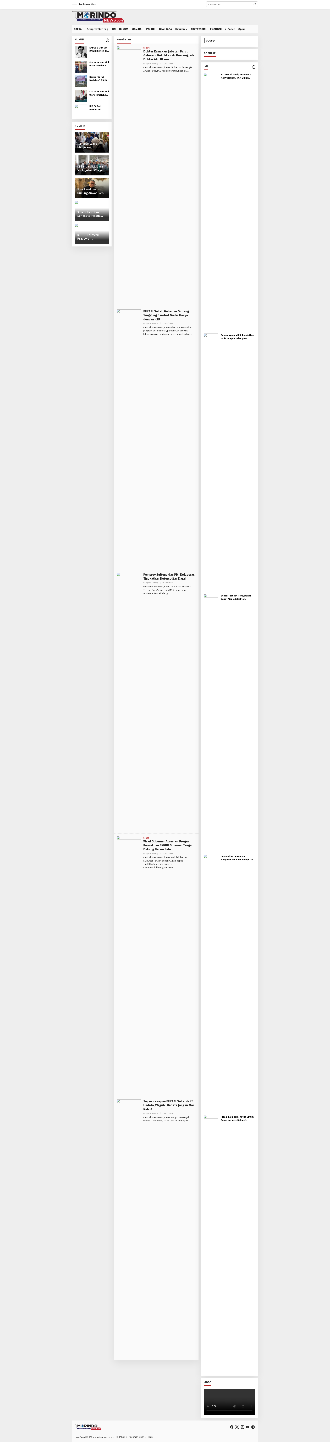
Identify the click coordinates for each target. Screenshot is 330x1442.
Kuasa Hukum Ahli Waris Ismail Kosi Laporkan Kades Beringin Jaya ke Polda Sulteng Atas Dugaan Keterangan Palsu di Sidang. (99, 64)
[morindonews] (98, 16)
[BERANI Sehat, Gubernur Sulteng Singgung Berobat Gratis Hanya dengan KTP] (191, 334)
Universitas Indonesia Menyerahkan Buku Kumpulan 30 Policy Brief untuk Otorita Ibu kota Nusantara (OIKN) (237, 858)
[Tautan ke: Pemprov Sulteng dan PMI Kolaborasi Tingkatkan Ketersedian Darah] (129, 701)
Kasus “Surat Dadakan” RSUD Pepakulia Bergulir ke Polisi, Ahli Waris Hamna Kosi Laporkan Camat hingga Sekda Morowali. (98, 79)
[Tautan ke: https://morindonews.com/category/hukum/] (107, 40)
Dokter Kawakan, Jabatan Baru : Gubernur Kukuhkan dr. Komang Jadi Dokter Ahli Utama (168, 55)
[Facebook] (231, 1427)
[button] (255, 4)
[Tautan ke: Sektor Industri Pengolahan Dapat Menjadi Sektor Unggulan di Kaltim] (211, 722)
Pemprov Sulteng (150, 63)
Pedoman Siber (136, 1437)
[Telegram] (253, 1427)
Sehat (146, 837)
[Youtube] (247, 1427)
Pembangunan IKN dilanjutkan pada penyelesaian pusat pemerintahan (237, 337)
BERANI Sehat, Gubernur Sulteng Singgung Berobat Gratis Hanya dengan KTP (166, 315)
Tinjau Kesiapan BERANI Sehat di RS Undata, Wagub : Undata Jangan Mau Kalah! (169, 1105)
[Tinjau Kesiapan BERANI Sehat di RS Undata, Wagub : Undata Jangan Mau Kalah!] (189, 1120)
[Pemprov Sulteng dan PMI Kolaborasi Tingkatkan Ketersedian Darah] (169, 593)
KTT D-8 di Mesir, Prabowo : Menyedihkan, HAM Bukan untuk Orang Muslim (236, 76)
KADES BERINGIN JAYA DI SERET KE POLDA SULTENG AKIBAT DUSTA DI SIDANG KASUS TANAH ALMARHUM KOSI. (98, 49)
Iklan (150, 1437)
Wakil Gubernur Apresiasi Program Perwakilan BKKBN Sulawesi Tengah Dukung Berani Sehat (168, 845)
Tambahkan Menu (87, 4)
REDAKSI (120, 1437)
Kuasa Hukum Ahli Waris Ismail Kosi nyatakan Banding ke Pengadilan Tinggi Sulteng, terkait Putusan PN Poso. (99, 93)
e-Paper (210, 40)
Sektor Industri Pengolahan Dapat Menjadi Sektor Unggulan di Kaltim (236, 597)
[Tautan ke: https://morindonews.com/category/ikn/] (254, 67)
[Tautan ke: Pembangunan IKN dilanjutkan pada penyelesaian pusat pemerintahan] (211, 462)
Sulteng (146, 47)
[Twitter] (237, 1427)
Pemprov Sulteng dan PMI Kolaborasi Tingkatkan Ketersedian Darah (169, 576)
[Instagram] (242, 1427)
